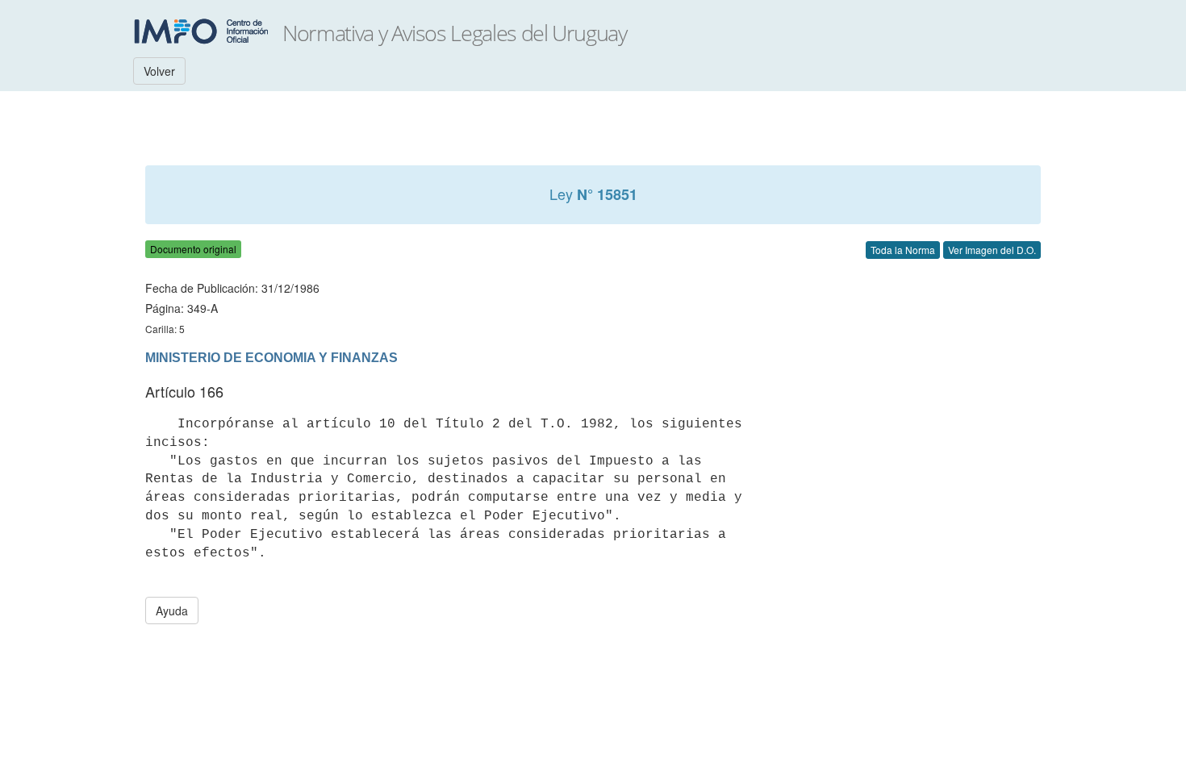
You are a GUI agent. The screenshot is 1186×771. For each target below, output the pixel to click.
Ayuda (172, 610)
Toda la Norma (903, 249)
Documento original (193, 249)
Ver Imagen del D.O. (992, 249)
